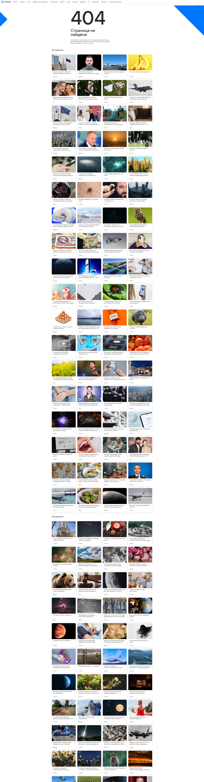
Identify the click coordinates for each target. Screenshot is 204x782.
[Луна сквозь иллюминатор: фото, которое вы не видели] (64, 602)
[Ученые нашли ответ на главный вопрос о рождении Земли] (64, 270)
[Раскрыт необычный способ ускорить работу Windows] (115, 449)
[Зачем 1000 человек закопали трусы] (115, 92)
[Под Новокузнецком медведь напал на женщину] (64, 686)
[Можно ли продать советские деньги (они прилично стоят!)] (64, 245)
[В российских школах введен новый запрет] (115, 398)
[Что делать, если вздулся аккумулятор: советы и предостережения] (64, 347)
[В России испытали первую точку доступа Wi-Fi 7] (140, 296)
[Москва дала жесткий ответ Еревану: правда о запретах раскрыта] (64, 66)
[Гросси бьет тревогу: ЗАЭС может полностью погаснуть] (140, 474)
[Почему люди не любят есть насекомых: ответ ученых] (115, 296)
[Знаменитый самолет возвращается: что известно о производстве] (115, 117)
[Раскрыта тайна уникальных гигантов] (140, 321)
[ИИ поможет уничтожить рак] (140, 551)
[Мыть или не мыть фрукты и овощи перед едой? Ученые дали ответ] (89, 245)
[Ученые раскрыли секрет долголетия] (140, 686)
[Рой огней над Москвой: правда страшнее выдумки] (89, 635)
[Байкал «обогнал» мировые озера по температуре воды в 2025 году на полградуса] (89, 321)
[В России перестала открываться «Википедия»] (140, 423)
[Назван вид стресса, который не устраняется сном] (140, 270)
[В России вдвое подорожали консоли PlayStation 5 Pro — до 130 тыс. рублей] (89, 270)
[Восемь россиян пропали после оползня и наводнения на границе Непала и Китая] (140, 398)
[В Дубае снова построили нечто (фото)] (140, 372)
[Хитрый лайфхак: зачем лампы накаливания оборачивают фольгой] (115, 245)
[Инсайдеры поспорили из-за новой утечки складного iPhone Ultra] (115, 576)
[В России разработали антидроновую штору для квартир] (89, 296)
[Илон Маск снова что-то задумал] (89, 763)
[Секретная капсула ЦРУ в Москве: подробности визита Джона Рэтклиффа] (140, 92)
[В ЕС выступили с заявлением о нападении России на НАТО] (64, 117)
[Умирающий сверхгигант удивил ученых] (115, 66)
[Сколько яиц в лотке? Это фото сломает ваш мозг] (64, 321)
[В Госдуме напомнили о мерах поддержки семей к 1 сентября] (140, 525)
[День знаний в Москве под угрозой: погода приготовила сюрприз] (89, 92)
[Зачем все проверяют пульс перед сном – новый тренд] (64, 398)
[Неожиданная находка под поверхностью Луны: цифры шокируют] (115, 661)
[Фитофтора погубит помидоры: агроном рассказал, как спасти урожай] (140, 347)
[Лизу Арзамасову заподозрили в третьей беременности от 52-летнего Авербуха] (140, 449)
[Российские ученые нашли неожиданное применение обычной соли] (64, 763)
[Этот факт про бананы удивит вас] (140, 66)
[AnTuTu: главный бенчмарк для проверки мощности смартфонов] (89, 602)
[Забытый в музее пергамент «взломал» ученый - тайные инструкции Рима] (64, 474)
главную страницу (88, 43)
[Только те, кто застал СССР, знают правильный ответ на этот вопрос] (115, 712)
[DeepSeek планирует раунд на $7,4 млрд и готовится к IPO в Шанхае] (89, 551)
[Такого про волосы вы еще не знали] (140, 737)
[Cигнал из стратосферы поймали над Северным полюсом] (89, 219)
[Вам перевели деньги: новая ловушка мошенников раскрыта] (64, 168)
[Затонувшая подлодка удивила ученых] (64, 661)
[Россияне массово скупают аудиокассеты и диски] (115, 321)
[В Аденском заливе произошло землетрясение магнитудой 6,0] (64, 551)
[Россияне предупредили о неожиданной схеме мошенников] (64, 296)
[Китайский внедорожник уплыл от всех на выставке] (64, 500)
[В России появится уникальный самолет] (140, 500)
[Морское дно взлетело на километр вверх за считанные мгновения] (89, 661)
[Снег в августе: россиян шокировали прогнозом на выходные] (64, 143)
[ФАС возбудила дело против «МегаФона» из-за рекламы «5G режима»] (140, 576)
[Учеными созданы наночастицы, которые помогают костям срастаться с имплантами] (89, 449)
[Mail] (2, 2)
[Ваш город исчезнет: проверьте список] (140, 712)
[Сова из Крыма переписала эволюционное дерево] (140, 219)
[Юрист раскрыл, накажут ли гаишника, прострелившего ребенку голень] (89, 686)
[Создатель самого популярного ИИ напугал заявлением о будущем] (89, 372)
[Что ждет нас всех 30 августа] (64, 712)
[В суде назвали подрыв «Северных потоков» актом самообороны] (89, 168)
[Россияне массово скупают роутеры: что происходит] (140, 194)
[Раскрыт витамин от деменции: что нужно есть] (115, 194)
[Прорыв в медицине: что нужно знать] (89, 194)
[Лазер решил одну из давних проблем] (115, 270)
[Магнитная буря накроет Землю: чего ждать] (115, 143)
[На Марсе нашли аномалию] (64, 737)
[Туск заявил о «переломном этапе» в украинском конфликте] (89, 143)
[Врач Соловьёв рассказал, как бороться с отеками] (64, 525)
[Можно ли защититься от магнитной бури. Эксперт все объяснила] (115, 551)
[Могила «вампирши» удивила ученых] (140, 143)
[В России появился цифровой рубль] (64, 449)
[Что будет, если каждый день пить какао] (115, 635)
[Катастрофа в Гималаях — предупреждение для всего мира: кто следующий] (140, 635)
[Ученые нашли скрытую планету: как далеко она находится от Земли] (115, 500)
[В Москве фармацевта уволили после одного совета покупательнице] (115, 423)
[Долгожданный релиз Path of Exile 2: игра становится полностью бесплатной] (89, 423)
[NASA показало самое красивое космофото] (89, 525)
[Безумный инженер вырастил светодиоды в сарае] (64, 423)
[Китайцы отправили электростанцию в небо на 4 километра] (115, 763)
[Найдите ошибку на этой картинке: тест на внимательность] (115, 372)
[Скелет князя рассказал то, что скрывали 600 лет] (64, 635)
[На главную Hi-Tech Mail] (7, 2)
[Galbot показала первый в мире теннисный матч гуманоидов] (89, 576)
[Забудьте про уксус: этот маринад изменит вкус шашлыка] (115, 474)
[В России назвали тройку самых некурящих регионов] (140, 602)
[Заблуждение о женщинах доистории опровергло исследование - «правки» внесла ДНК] (89, 712)
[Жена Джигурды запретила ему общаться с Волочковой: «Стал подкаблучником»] (64, 92)
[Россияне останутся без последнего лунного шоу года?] (115, 219)
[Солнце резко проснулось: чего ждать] (115, 168)
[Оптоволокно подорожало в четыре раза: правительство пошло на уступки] (115, 525)
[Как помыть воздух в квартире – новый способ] (89, 347)
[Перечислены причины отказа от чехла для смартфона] (140, 245)
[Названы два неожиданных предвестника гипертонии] (89, 737)
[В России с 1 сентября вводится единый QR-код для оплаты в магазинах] (115, 347)
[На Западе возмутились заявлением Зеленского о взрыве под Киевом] (89, 66)
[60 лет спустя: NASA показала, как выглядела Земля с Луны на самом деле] (115, 686)
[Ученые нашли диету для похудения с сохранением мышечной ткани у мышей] (64, 576)
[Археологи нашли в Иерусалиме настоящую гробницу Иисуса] (115, 737)
